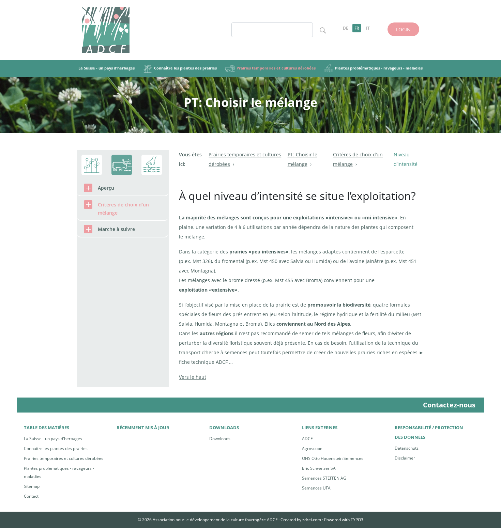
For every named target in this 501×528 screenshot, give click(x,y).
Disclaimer (405, 458)
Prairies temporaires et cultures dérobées (63, 458)
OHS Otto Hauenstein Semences (332, 458)
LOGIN (403, 29)
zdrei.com (311, 520)
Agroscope (312, 448)
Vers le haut (192, 377)
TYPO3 (357, 520)
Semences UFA (316, 488)
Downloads (219, 438)
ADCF (307, 438)
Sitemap (32, 486)
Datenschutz (407, 448)
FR (356, 28)
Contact (31, 496)
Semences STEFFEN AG (324, 478)
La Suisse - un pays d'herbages (53, 438)
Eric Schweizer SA (319, 468)
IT (368, 28)
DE (345, 28)
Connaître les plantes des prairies (56, 448)
